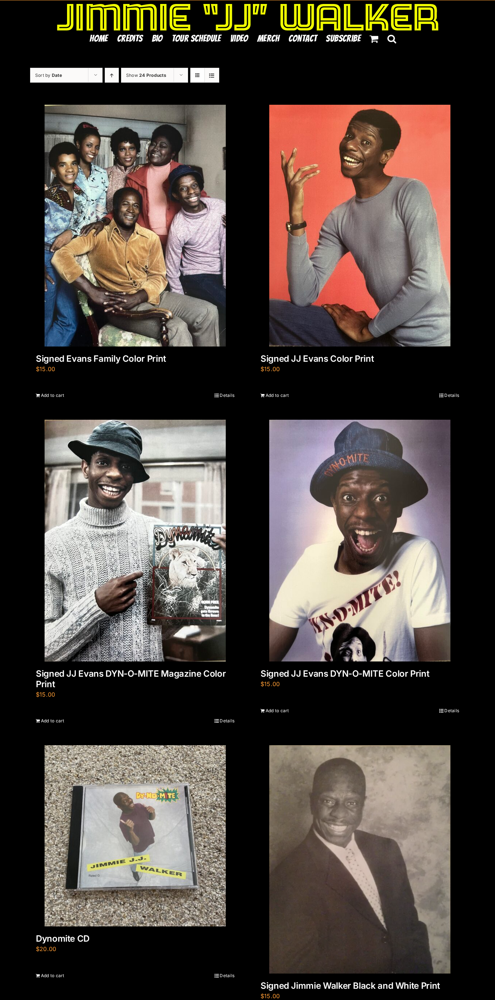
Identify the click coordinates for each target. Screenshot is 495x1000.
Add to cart (53, 395)
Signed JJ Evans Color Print (317, 358)
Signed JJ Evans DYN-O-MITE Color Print (345, 673)
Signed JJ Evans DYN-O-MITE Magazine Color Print (131, 678)
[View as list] (212, 75)
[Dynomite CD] (135, 835)
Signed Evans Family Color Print (101, 358)
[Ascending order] (112, 75)
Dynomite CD (63, 938)
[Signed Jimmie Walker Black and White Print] (360, 859)
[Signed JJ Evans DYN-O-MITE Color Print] (360, 540)
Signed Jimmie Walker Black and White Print (350, 985)
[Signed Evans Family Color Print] (135, 226)
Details (227, 395)
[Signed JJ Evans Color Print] (360, 226)
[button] (391, 38)
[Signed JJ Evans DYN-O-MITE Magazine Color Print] (135, 540)
